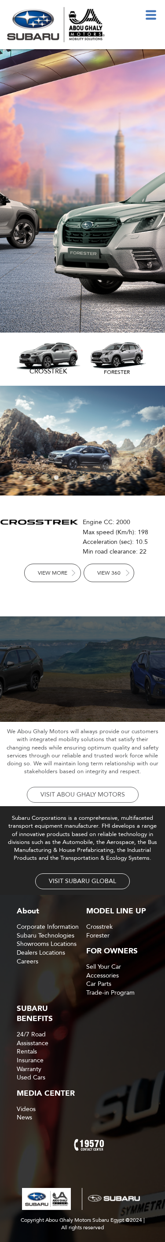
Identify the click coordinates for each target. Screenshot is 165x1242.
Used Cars (31, 1077)
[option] (82, 191)
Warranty (29, 1069)
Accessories (102, 975)
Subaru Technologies (45, 935)
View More (52, 572)
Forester (98, 935)
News (24, 1117)
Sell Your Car (103, 967)
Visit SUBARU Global (82, 881)
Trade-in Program (110, 993)
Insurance (30, 1060)
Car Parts (98, 984)
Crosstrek (99, 927)
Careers (27, 961)
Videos (26, 1109)
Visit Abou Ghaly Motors (82, 794)
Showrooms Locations (47, 944)
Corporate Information (48, 927)
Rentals (27, 1051)
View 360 (109, 572)
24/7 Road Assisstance (32, 1038)
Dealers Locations (41, 953)
